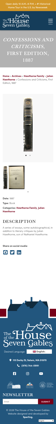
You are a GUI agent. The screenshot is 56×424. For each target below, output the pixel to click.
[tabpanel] (28, 124)
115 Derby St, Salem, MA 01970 (30, 360)
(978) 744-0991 (30, 365)
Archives (16, 76)
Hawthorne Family (34, 76)
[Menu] (50, 20)
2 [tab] (30, 155)
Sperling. (28, 417)
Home (6, 76)
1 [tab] (26, 155)
